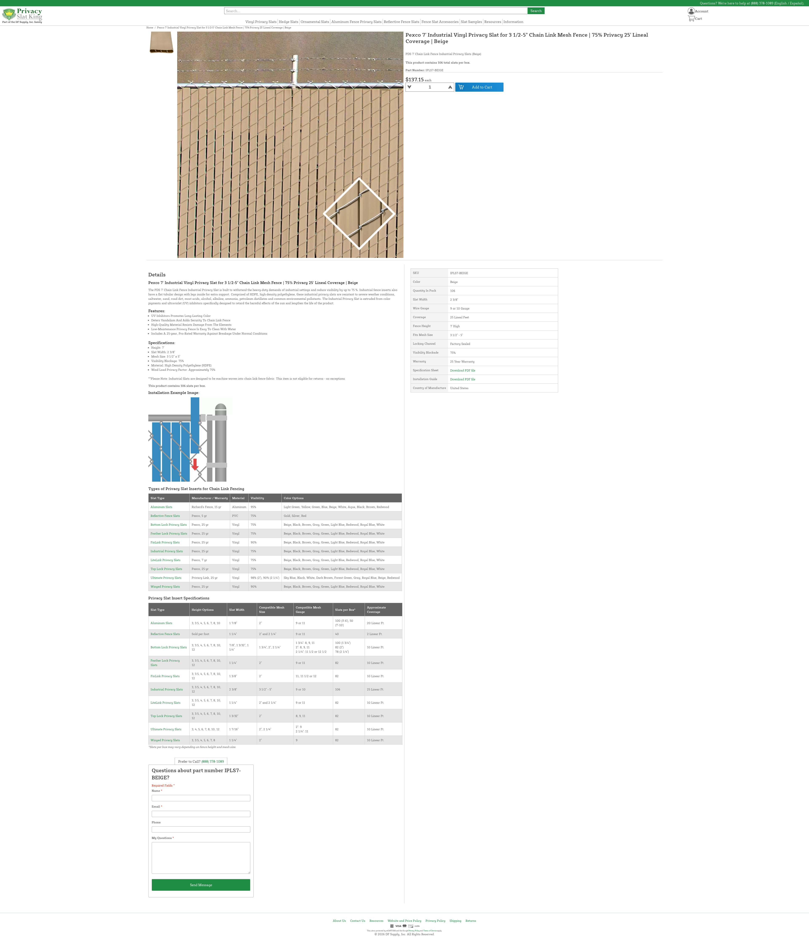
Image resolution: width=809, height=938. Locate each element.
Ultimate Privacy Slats (166, 577)
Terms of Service (430, 931)
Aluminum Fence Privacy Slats (356, 21)
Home (149, 27)
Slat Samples (471, 21)
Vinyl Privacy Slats (261, 21)
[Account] (691, 11)
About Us (339, 920)
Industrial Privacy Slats (167, 551)
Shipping (455, 920)
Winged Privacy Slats (165, 586)
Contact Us (357, 920)
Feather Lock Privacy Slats (169, 533)
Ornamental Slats (315, 21)
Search (536, 10)
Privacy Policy (435, 920)
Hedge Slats (288, 21)
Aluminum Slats (161, 507)
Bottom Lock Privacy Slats (169, 524)
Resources (492, 21)
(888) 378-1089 (212, 761)
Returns (471, 920)
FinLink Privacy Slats (165, 542)
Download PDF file (462, 370)
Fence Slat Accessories (440, 21)
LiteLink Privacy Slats (166, 560)
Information (513, 21)
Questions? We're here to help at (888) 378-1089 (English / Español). (752, 3)
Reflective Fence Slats (401, 21)
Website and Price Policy (404, 920)
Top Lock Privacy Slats (166, 569)
